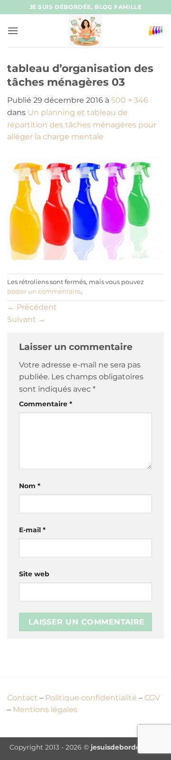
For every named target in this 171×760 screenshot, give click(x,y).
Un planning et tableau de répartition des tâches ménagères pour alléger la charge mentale (81, 124)
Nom (29, 486)
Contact (22, 697)
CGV (152, 697)
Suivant (26, 319)
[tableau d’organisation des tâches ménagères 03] (85, 207)
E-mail (32, 530)
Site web (34, 574)
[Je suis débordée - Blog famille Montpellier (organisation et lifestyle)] (85, 30)
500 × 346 (129, 100)
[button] (13, 30)
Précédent (32, 307)
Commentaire (45, 404)
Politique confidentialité (91, 697)
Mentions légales (45, 709)
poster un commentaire (44, 291)
